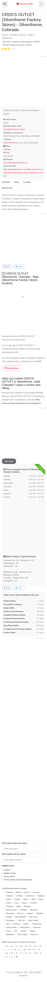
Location (27, 182)
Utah (15, 931)
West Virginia (22, 934)
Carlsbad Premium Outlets (14, 618)
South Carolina (11, 927)
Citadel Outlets (9, 601)
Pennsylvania (37, 924)
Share (7, 266)
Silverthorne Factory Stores (14, 129)
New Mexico (10, 920)
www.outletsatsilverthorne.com (15, 163)
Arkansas (36, 892)
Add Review (7, 188)
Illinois (41, 899)
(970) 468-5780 (9, 143)
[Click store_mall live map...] (23, 296)
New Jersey (34, 917)
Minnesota (33, 910)
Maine (18, 906)
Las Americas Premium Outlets (16, 622)
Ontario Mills (8, 608)
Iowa (16, 903)
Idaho (33, 899)
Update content (10, 873)
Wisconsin (34, 934)
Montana (30, 913)
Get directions (12, 368)
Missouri (21, 913)
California (9, 896)
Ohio (8, 924)
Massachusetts (11, 910)
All (16, 957)
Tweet (20, 266)
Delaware (41, 896)
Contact (7, 870)
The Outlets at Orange (12, 604)
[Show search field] (41, 4)
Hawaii (25, 899)
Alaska (18, 892)
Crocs (5, 123)
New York (21, 920)
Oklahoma (16, 924)
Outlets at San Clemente (13, 611)
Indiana (8, 903)
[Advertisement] (23, 81)
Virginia (32, 931)
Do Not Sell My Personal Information (18, 880)
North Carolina (33, 920)
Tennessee (37, 927)
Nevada (9, 917)
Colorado (7, 149)
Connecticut (30, 896)
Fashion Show (9, 632)
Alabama (9, 892)
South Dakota (25, 927)
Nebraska (40, 913)
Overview (6, 182)
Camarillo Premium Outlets (14, 615)
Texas (8, 931)
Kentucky (33, 903)
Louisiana (9, 906)
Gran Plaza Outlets (11, 625)
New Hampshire (20, 917)
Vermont (24, 931)
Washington (10, 934)
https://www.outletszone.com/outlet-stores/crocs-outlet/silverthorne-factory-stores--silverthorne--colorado (23, 172)
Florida (8, 899)
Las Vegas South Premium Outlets (17, 629)
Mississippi (10, 913)
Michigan (23, 910)
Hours (16, 182)
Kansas (24, 903)
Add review (9, 461)
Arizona (27, 892)
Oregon (26, 924)
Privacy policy (9, 876)
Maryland (27, 906)
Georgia (17, 899)
